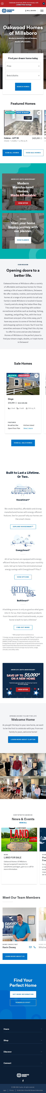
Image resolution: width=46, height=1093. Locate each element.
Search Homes (23, 87)
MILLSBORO (31, 10)
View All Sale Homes (23, 443)
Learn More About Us (15, 956)
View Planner (23, 240)
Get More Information (23, 994)
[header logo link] (8, 10)
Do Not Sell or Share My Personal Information (30, 1090)
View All (23, 822)
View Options (23, 577)
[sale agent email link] (30, 947)
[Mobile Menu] (42, 10)
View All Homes (12, 153)
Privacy (11, 1090)
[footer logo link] (23, 1075)
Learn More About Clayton (23, 739)
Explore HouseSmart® (23, 527)
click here (26, 684)
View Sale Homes (33, 153)
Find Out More (23, 627)
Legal (4, 1090)
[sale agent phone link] (34, 947)
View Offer (23, 203)
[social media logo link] (23, 1081)
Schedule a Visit (23, 1002)
